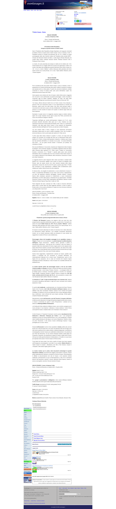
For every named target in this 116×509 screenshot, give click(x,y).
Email (75, 16)
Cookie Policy (33, 500)
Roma (41, 10)
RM (37, 10)
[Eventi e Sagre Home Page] (25, 4)
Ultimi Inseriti (64, 488)
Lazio (35, 10)
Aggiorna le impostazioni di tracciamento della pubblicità (34, 503)
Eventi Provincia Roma (38, 436)
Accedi (90, 1)
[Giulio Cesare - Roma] (39, 32)
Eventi (25, 10)
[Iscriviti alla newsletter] (28, 482)
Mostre (28, 10)
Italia (32, 10)
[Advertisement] (44, 20)
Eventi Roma (36, 434)
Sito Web (76, 14)
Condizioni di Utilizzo (41, 500)
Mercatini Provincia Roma (39, 440)
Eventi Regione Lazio (38, 438)
